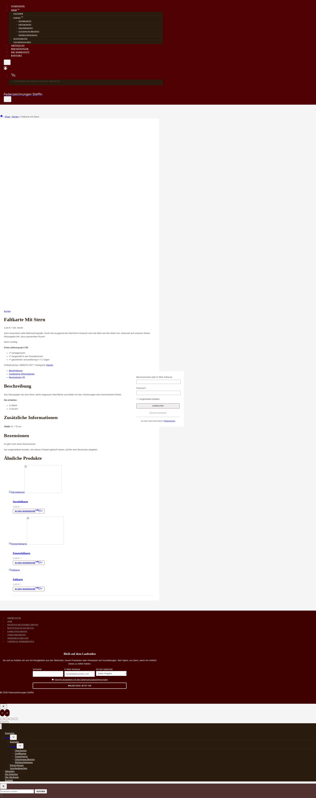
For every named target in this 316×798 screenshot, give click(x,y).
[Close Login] (3, 706)
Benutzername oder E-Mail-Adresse (154, 377)
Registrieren (169, 421)
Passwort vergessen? (158, 413)
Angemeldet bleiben (149, 399)
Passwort (141, 388)
